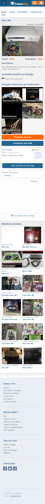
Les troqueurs (8, 399)
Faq (5, 416)
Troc (21, 3)
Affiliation (7, 453)
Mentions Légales (10, 445)
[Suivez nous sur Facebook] (5, 469)
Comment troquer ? (10, 419)
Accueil (6, 388)
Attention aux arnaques (12, 422)
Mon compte (8, 390)
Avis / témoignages (10, 450)
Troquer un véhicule (10, 424)
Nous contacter (9, 430)
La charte (7, 447)
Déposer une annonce (11, 393)
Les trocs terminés (10, 402)
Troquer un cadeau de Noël (13, 427)
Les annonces (8, 396)
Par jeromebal (7, 150)
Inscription (17, 390)
